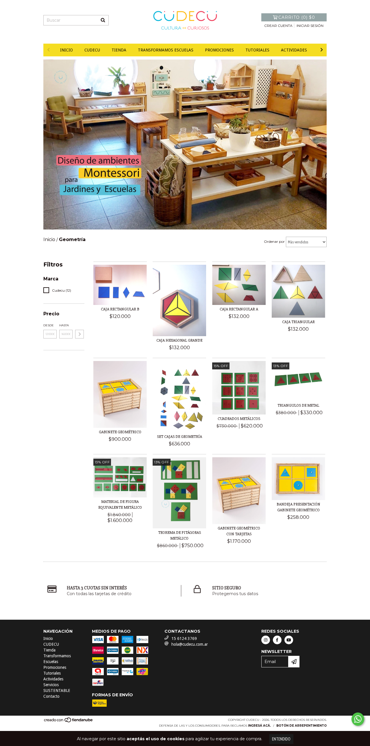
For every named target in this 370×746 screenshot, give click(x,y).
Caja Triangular (298, 321)
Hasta (64, 325)
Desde (48, 325)
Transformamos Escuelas (165, 50)
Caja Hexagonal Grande (179, 340)
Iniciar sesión (310, 25)
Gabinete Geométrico (120, 432)
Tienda (119, 50)
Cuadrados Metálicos (239, 418)
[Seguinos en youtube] (288, 640)
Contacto (51, 696)
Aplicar (79, 334)
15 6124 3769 (184, 638)
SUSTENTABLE (56, 690)
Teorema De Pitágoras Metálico (179, 535)
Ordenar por (274, 241)
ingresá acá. (259, 726)
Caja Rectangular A (239, 309)
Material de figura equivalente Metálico (120, 504)
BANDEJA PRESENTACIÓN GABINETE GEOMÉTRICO (298, 507)
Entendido (281, 739)
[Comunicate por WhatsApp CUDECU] (358, 719)
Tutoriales (257, 50)
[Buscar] (103, 20)
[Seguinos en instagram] (265, 640)
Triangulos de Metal (298, 405)
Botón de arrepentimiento (301, 726)
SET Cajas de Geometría (179, 436)
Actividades (294, 50)
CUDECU (92, 50)
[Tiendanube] (68, 722)
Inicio (66, 50)
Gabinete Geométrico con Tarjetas (239, 531)
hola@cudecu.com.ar (189, 644)
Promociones (219, 50)
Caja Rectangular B (120, 309)
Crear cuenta (278, 25)
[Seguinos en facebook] (277, 640)
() (296, 17)
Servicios (51, 684)
